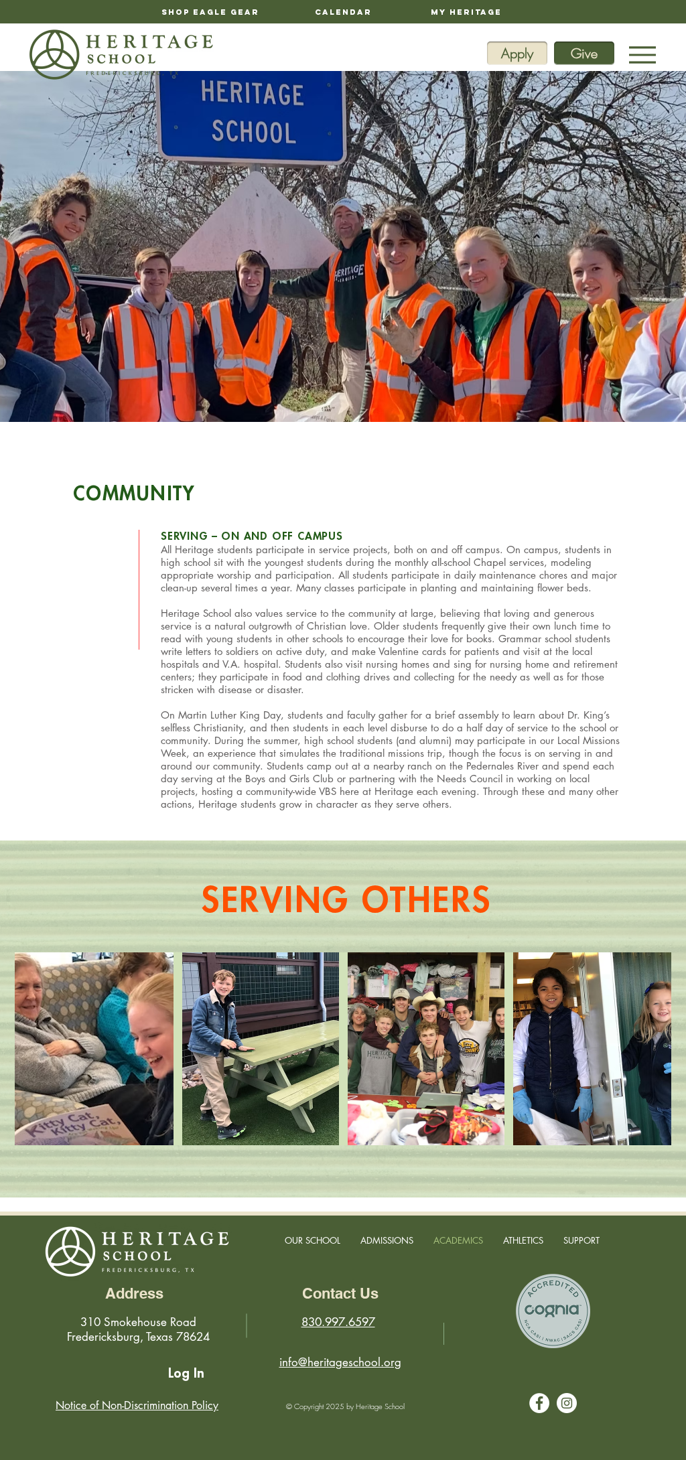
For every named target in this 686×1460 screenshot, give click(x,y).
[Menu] (642, 54)
